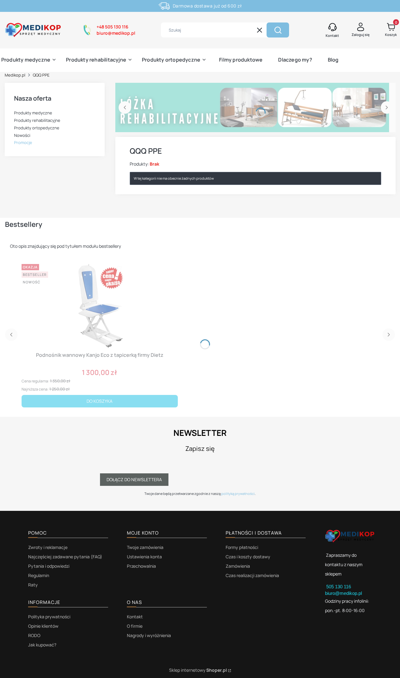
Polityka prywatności (49, 617)
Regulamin (38, 575)
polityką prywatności (238, 493)
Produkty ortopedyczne (36, 128)
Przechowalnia (141, 566)
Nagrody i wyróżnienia (149, 635)
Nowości (22, 135)
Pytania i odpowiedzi (48, 566)
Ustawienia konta (144, 557)
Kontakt (135, 617)
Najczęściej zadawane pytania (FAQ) (65, 557)
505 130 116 (339, 586)
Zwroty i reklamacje (48, 547)
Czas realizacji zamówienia (252, 575)
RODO (34, 635)
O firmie (134, 626)
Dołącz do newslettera (134, 479)
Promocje (23, 142)
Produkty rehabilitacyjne (37, 120)
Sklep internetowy (198, 670)
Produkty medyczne (33, 113)
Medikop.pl (15, 75)
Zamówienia (238, 566)
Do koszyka (99, 401)
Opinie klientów (43, 626)
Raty (33, 585)
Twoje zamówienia (145, 547)
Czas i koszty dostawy (248, 557)
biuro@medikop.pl (343, 593)
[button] (278, 29)
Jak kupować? (42, 645)
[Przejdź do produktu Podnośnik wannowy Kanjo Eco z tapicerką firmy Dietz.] (100, 305)
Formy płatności (242, 547)
